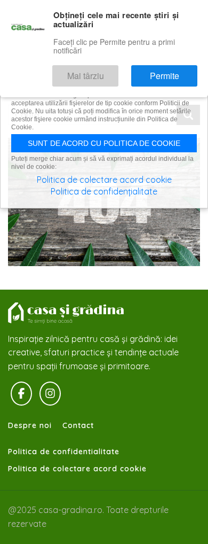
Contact (78, 425)
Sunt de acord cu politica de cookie (104, 143)
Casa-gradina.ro (66, 313)
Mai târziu (116, 70)
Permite (175, 70)
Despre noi (30, 425)
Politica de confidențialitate (104, 191)
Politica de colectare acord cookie (77, 468)
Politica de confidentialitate (63, 451)
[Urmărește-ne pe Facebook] (21, 394)
